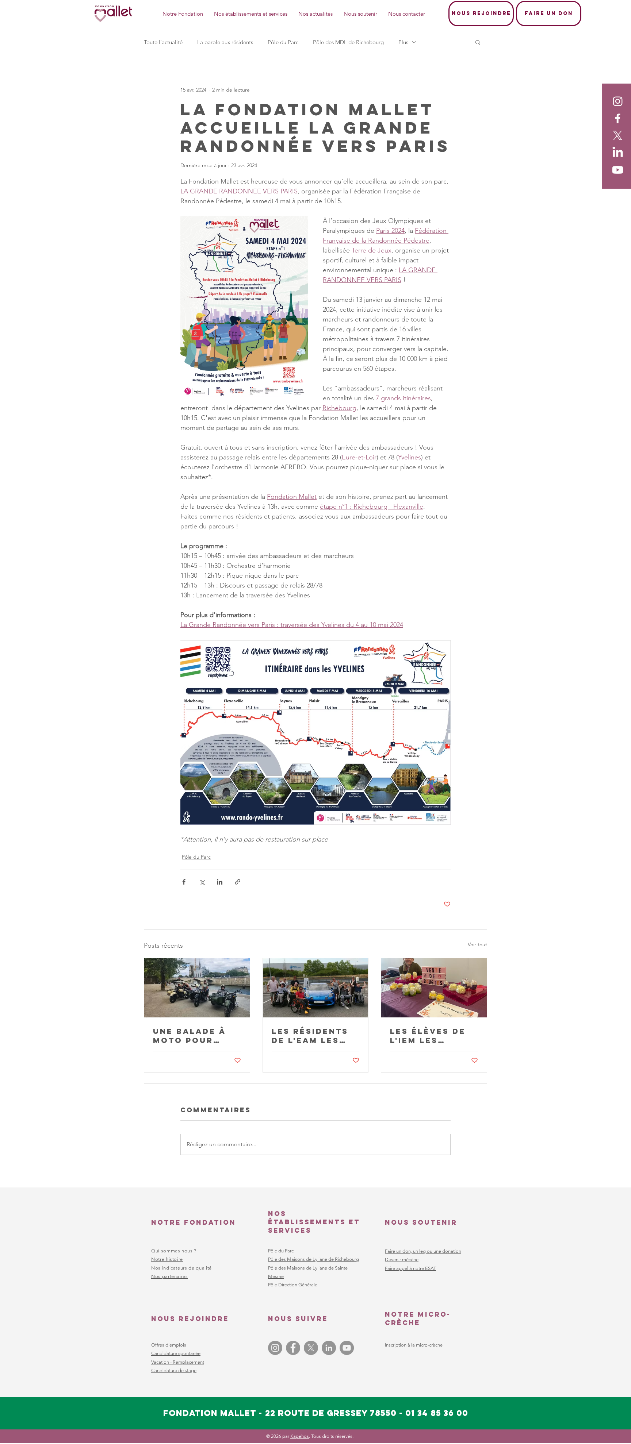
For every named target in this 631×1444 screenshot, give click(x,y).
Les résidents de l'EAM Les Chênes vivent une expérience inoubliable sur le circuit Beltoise (314, 1036)
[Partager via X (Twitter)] (201, 881)
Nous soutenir (421, 1222)
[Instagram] (275, 1348)
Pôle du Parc (283, 42)
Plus (403, 42)
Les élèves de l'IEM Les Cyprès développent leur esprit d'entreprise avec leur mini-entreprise (432, 1036)
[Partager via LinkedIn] (219, 881)
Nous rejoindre (190, 1318)
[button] (477, 42)
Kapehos (299, 1436)
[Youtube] (617, 169)
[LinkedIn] (617, 152)
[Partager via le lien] (237, 881)
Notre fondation (193, 1222)
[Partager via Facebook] (183, 881)
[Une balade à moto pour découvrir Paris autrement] (197, 987)
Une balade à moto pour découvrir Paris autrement (189, 1036)
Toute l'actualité (163, 42)
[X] (617, 135)
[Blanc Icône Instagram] (617, 101)
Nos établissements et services (314, 1222)
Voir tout (477, 944)
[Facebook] (293, 1348)
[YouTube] (347, 1348)
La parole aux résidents (225, 42)
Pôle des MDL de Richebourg (348, 42)
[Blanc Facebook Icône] (617, 118)
